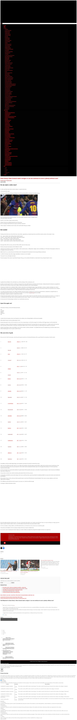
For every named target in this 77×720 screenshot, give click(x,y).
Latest (3, 630)
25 (18, 347)
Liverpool (9, 360)
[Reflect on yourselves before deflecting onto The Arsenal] (4, 656)
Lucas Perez (13, 594)
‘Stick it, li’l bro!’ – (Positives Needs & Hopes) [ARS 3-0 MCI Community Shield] (8, 638)
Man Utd (9, 350)
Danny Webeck (3, 594)
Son (33, 594)
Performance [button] (2, 704)
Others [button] (1, 715)
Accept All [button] (8, 667)
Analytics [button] (2, 708)
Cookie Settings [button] (3, 667)
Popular (4, 631)
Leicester (9, 391)
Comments (4, 632)
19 (18, 372)
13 (20, 372)
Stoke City (9, 452)
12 (19, 360)
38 (17, 341)
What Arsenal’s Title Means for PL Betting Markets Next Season (8, 648)
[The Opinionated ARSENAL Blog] (38, 22)
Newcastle (10, 397)
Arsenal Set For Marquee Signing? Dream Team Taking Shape (11, 596)
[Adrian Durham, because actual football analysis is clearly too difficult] (4, 643)
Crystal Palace (10, 403)
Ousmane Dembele (24, 594)
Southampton (10, 440)
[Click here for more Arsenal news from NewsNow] (9, 619)
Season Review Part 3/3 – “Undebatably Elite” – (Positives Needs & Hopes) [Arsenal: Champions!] (8, 652)
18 (20, 397)
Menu (1, 23)
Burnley (9, 378)
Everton (9, 384)
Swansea (9, 446)
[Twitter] (2, 543)
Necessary (4, 680)
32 (18, 341)
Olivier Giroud (18, 594)
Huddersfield (10, 434)
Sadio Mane (30, 594)
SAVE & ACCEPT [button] (3, 718)
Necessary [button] (2, 679)
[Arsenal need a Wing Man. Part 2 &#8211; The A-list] (9, 565)
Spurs (9, 354)
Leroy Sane (8, 594)
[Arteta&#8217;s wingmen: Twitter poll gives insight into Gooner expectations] (30, 565)
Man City (9, 341)
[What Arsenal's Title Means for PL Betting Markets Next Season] (4, 647)
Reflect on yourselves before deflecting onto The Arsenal (8, 657)
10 (20, 366)
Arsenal (9, 374)
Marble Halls (3, 180)
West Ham (10, 415)
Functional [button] (2, 701)
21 (18, 360)
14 (18, 378)
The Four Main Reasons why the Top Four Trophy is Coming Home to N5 (13, 598)
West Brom (10, 458)
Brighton (9, 428)
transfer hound (32, 292)
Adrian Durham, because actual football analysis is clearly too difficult (8, 644)
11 (19, 391)
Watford (9, 421)
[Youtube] (5, 543)
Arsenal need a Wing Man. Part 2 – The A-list (8, 571)
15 (20, 384)
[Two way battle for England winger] (51, 564)
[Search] (11, 617)
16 (20, 403)
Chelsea (9, 368)
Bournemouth (10, 409)
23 (18, 354)
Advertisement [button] (3, 711)
